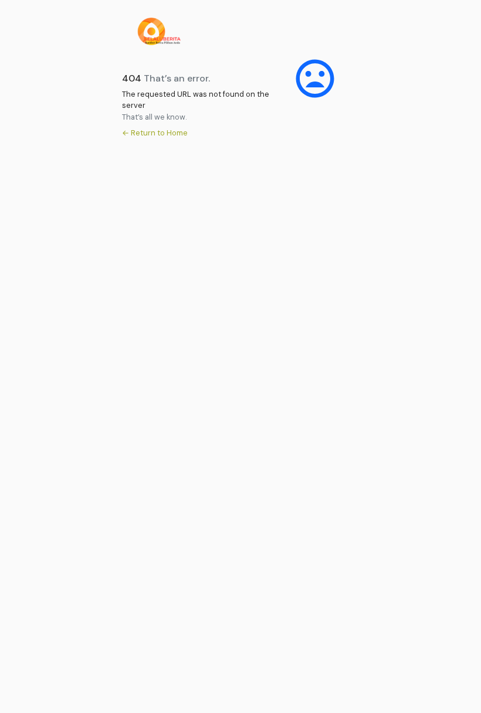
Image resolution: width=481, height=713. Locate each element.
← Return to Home (155, 133)
